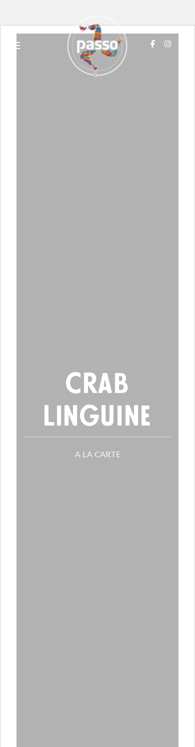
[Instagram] (168, 43)
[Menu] (14, 46)
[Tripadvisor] (183, 43)
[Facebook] (152, 43)
